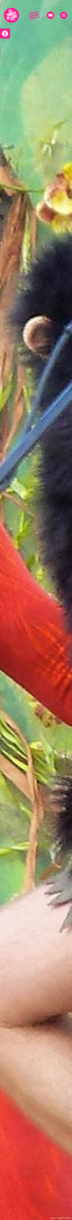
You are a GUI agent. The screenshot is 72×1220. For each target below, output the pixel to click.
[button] (5, 34)
